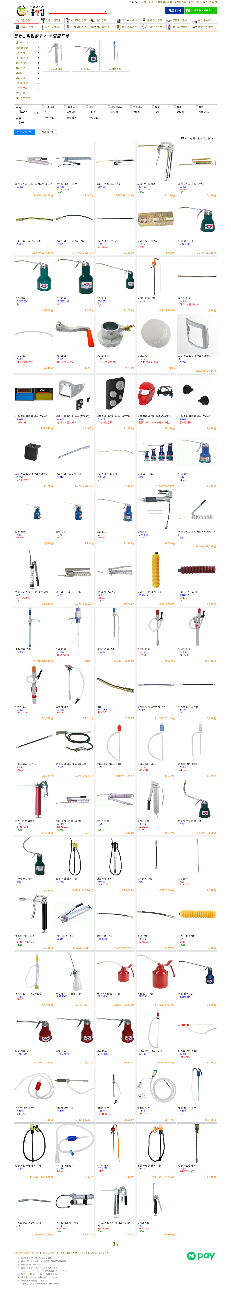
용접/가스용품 (129, 27)
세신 (47, 112)
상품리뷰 (181, 2)
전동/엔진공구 (53, 20)
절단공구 (20, 68)
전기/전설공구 (154, 20)
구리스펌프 (56, 69)
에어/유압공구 (78, 20)
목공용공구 (21, 78)
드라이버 (20, 52)
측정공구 (101, 20)
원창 (157, 112)
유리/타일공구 (23, 83)
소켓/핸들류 (22, 47)
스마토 (92, 112)
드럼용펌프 (115, 69)
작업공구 (25, 20)
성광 (179, 107)
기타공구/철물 (23, 98)
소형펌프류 (59, 35)
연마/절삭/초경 (53, 27)
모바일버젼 (211, 2)
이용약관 (36, 1253)
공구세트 (20, 93)
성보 (201, 107)
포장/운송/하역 (205, 20)
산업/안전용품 (154, 27)
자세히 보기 (48, 132)
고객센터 (195, 2)
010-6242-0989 (33, 1274)
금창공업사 (117, 107)
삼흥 (157, 107)
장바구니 (149, 2)
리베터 (19, 73)
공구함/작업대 (180, 20)
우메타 (136, 112)
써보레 (114, 112)
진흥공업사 (205, 112)
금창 (91, 107)
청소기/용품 (26, 27)
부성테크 (137, 107)
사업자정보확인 (48, 1253)
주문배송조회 (165, 2)
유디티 (180, 112)
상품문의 (93, 1253)
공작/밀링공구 (78, 27)
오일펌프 (85, 69)
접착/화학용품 (180, 27)
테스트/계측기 (129, 20)
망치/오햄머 (22, 57)
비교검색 (174, 10)
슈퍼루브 (71, 112)
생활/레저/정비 (205, 27)
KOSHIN (49, 107)
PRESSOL (72, 107)
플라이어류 (21, 63)
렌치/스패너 (22, 42)
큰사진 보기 (26, 132)
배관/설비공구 (103, 27)
